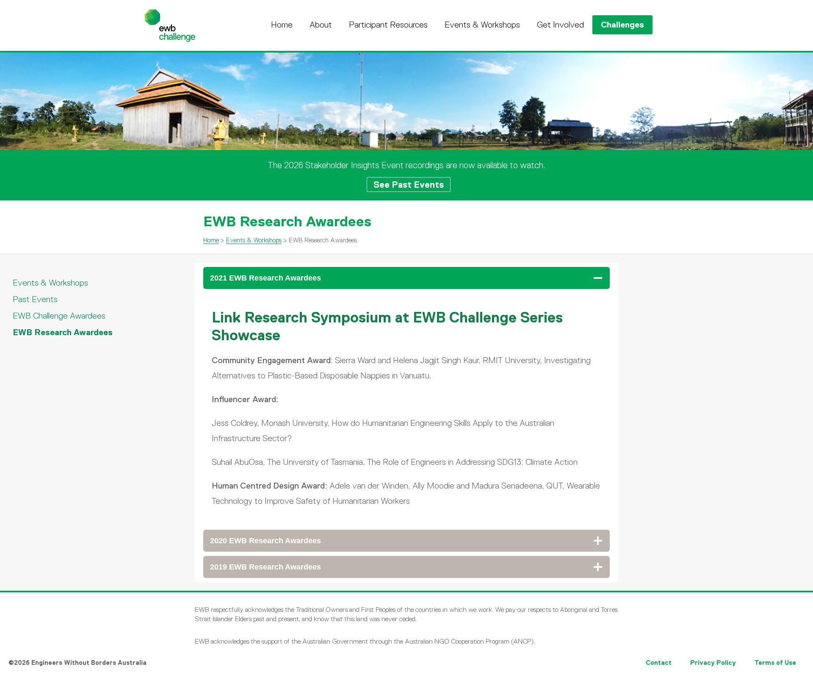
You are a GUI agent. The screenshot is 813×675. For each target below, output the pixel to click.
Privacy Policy (713, 662)
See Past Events (408, 184)
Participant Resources (388, 24)
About (321, 24)
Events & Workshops (482, 24)
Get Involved (560, 24)
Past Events (35, 299)
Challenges (622, 24)
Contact (659, 662)
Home (282, 24)
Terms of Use (775, 662)
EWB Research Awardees (63, 332)
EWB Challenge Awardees (59, 315)
